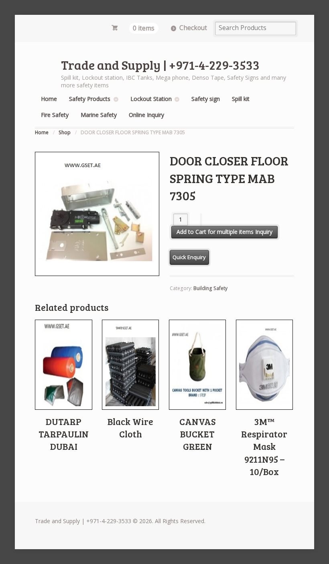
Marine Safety (99, 115)
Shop (65, 132)
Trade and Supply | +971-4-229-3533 (160, 64)
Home (49, 99)
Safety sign (205, 99)
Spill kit (241, 99)
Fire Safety (55, 115)
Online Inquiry (146, 115)
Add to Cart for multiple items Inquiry (224, 232)
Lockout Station (151, 99)
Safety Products (89, 99)
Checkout (193, 28)
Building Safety (210, 288)
